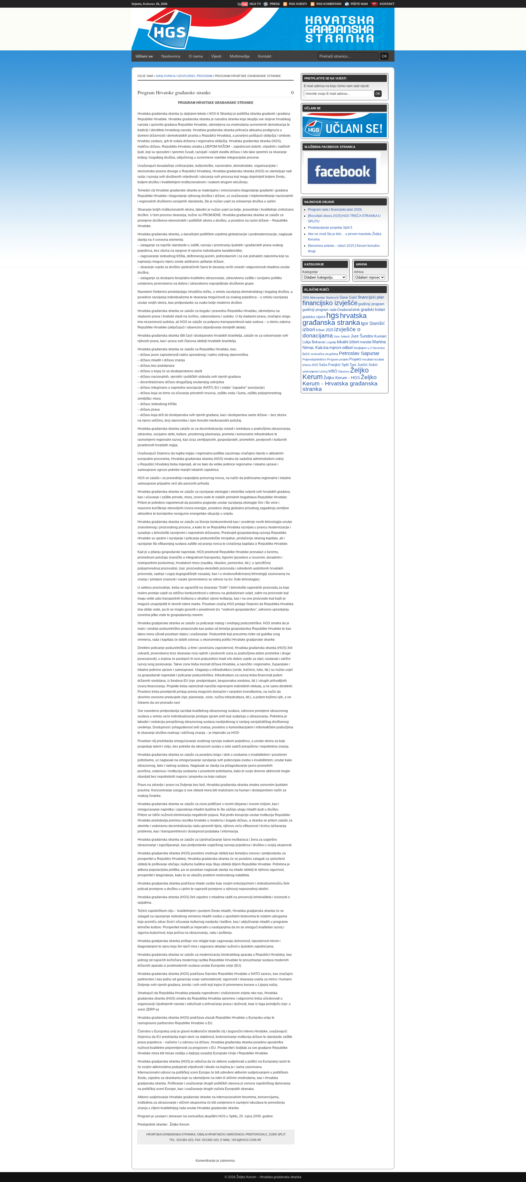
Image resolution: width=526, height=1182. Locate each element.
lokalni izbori (348, 341)
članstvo (343, 371)
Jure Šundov (362, 336)
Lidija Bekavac (314, 342)
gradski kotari (373, 309)
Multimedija (240, 56)
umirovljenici (310, 371)
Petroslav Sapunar (359, 353)
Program (204, 76)
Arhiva (359, 272)
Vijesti (216, 56)
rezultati (367, 359)
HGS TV (255, 3)
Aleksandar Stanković (324, 297)
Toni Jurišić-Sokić (364, 365)
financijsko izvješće (330, 303)
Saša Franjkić (330, 365)
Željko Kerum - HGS (342, 377)
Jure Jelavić (342, 336)
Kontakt (387, 3)
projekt (343, 359)
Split (345, 365)
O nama (196, 56)
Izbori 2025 (324, 330)
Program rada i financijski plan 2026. (335, 209)
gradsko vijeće (313, 317)
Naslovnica (170, 56)
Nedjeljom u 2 (363, 348)
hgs (332, 315)
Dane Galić (348, 297)
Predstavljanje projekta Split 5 (330, 228)
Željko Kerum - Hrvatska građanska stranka (340, 383)
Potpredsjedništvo (314, 359)
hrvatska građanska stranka (334, 319)
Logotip (331, 342)
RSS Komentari (328, 3)
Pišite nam (359, 3)
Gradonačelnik (348, 310)
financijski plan (371, 297)
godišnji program (371, 304)
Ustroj (323, 371)
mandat (365, 342)
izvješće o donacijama (331, 332)
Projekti (355, 359)
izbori (308, 329)
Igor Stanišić (373, 323)
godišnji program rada (319, 310)
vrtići (332, 370)
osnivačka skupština (324, 354)
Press (275, 3)
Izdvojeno (186, 76)
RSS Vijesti (298, 3)
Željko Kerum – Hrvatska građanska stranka (268, 1177)
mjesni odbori (341, 347)
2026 (305, 297)
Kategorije (310, 272)
